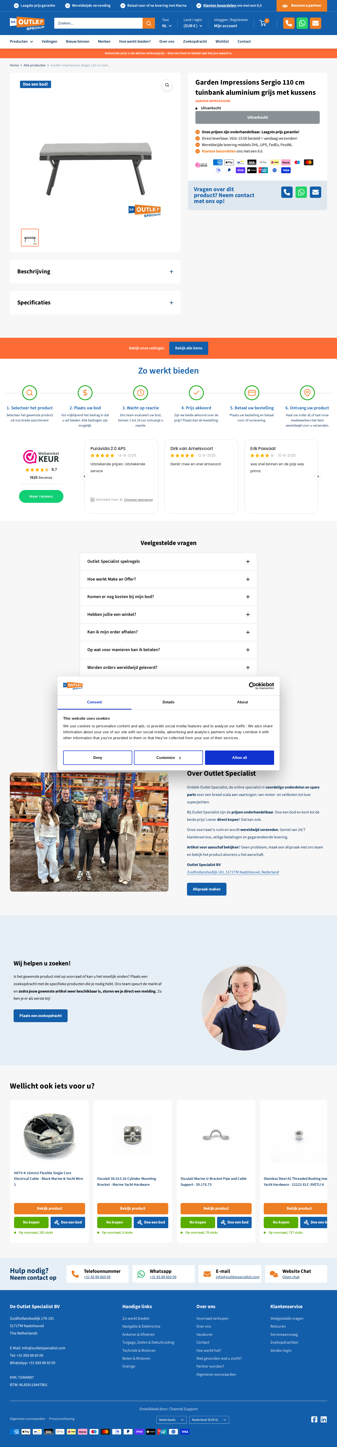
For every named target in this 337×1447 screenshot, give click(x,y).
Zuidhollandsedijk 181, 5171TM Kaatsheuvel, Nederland (233, 872)
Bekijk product (49, 1208)
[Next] (327, 1171)
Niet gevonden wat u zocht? (219, 1358)
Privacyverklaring (62, 1418)
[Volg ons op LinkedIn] (323, 1419)
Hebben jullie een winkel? (111, 614)
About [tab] (242, 702)
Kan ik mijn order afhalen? (112, 632)
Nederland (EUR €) (205, 1419)
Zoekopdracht (195, 41)
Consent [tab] (94, 702)
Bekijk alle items (188, 348)
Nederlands (167, 1419)
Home (14, 65)
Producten (19, 41)
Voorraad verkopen (212, 1318)
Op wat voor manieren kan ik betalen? (123, 650)
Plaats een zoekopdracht (40, 1015)
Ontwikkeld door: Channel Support (168, 1409)
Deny (97, 757)
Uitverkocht (257, 117)
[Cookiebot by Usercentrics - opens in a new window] (252, 686)
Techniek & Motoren (139, 1350)
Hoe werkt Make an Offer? (111, 579)
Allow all (239, 757)
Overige (128, 1366)
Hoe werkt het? (208, 1350)
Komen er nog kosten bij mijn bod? (120, 597)
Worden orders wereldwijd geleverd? (122, 667)
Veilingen (49, 41)
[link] (49, 1171)
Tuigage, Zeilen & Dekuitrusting (148, 1342)
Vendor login (281, 1350)
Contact (244, 41)
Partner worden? (210, 1366)
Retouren (278, 1326)
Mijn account (225, 26)
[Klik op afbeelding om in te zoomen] (167, 85)
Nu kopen (31, 1222)
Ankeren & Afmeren (138, 1334)
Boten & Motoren (136, 1358)
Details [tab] (169, 702)
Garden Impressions (212, 101)
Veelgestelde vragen (286, 1318)
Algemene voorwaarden (216, 1374)
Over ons (166, 41)
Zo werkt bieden (136, 1318)
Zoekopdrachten (284, 1342)
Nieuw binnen (77, 41)
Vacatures (204, 1334)
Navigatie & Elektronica (141, 1326)
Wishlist (222, 41)
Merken (104, 41)
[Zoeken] (149, 23)
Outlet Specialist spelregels (113, 561)
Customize (165, 757)
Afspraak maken (207, 889)
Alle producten (35, 65)
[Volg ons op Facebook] (314, 1419)
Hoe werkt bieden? (135, 41)
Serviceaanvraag (284, 1334)
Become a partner (305, 5)
